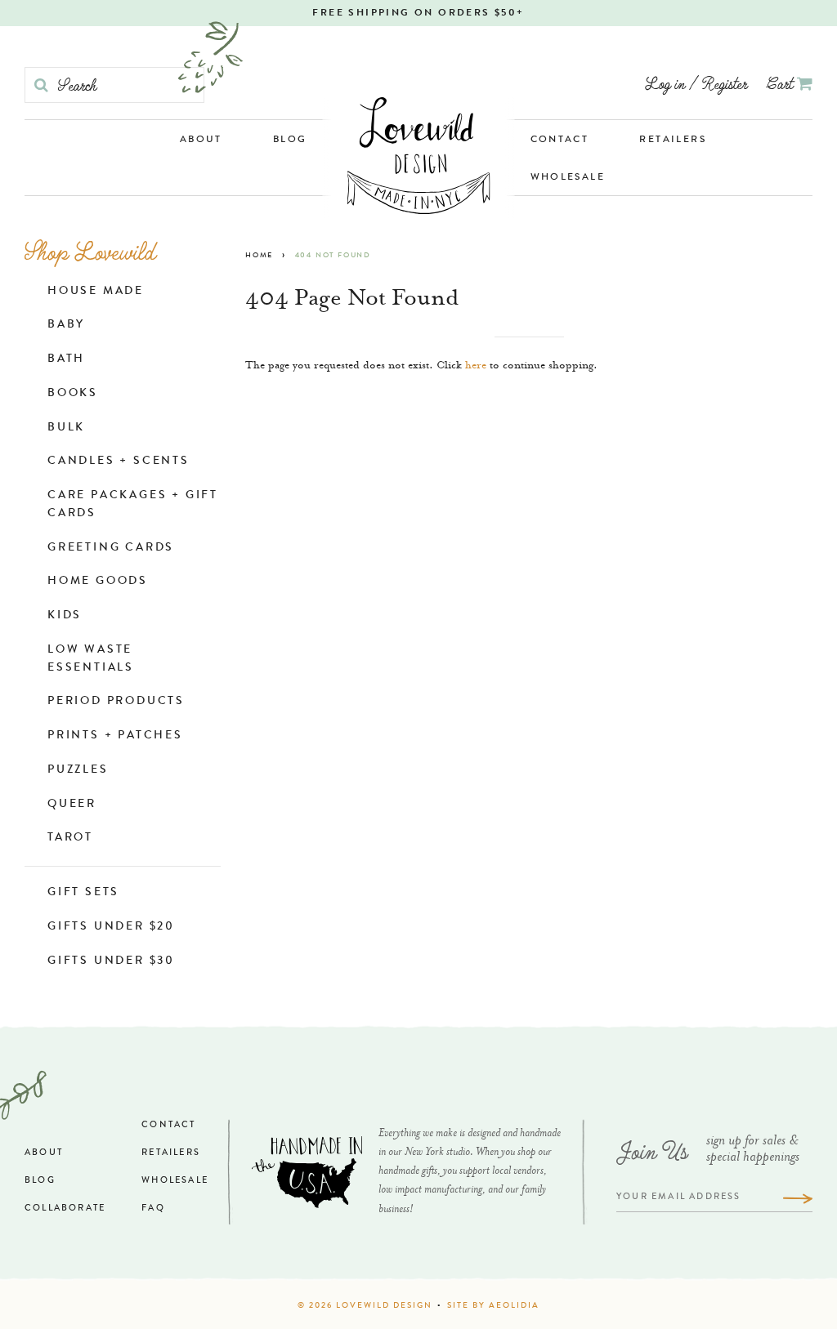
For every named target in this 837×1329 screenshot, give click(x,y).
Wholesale (568, 178)
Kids (64, 616)
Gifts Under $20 (111, 927)
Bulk (66, 428)
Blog (290, 140)
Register (724, 83)
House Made (95, 291)
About (201, 140)
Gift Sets (83, 893)
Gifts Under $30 (111, 961)
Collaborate (65, 1208)
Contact (559, 140)
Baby (66, 325)
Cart (782, 83)
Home (259, 256)
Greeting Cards (110, 548)
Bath (66, 359)
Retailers (672, 140)
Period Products (116, 701)
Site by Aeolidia (493, 1306)
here (475, 366)
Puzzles (78, 770)
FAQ (153, 1208)
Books (72, 393)
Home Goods (97, 581)
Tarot (70, 838)
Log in (665, 83)
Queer (71, 804)
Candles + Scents (118, 461)
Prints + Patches (115, 736)
